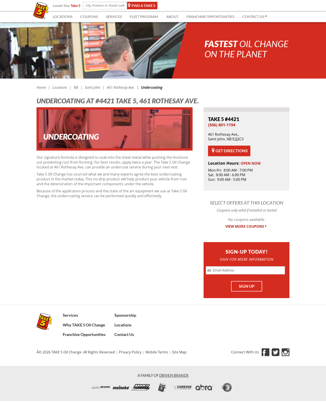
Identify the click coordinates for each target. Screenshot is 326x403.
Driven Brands (174, 375)
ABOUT (172, 16)
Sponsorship (125, 315)
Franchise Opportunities (84, 334)
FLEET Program (144, 16)
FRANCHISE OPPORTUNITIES (210, 16)
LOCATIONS (62, 16)
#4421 (223, 119)
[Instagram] (285, 352)
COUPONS (89, 16)
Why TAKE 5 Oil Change (84, 324)
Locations (123, 324)
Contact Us (124, 334)
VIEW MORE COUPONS (244, 226)
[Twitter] (275, 352)
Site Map (179, 352)
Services (70, 315)
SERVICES (114, 16)
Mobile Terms (156, 352)
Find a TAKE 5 (143, 5)
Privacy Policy (130, 352)
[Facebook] (265, 352)
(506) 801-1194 (221, 124)
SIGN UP (246, 286)
